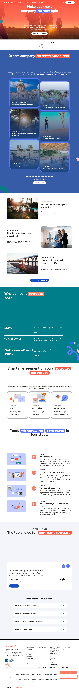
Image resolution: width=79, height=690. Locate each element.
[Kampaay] (9, 2)
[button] (20, 2)
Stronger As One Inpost (54, 653)
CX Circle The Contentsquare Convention (53, 660)
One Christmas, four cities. (55, 655)
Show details (19, 687)
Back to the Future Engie (55, 656)
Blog (63, 649)
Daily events (40, 649)
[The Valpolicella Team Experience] (54, 96)
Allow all (69, 672)
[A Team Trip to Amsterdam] (24, 154)
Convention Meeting (30, 647)
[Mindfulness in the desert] (54, 126)
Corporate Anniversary (30, 649)
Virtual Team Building (30, 663)
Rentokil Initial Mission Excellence (54, 651)
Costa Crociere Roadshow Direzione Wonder (55, 648)
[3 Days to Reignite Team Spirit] (24, 93)
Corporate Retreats (30, 656)
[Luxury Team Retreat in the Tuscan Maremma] (24, 123)
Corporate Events (29, 654)
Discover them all (53, 664)
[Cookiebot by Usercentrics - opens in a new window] (8, 688)
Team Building (29, 661)
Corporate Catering (30, 651)
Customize (68, 676)
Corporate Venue (29, 658)
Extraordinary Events (42, 647)
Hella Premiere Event (54, 662)
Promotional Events (30, 660)
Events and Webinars (66, 647)
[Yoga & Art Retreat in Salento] (54, 157)
